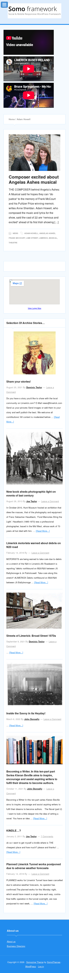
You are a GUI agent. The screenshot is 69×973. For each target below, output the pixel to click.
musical (53, 238)
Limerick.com (34, 10)
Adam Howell (31, 233)
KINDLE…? (13, 830)
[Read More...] (43, 530)
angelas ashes (47, 233)
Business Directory (16, 946)
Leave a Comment (50, 501)
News (15, 233)
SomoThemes (53, 962)
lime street (32, 238)
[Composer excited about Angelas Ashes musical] (34, 152)
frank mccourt (17, 238)
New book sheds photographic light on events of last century (31, 493)
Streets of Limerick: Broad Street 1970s (31, 636)
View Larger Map (34, 308)
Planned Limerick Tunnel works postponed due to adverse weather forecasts (33, 866)
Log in (41, 966)
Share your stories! (18, 381)
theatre (13, 242)
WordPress (30, 966)
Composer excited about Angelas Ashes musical (34, 179)
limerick (43, 238)
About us (11, 941)
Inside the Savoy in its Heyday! (25, 713)
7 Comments (47, 836)
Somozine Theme (34, 962)
